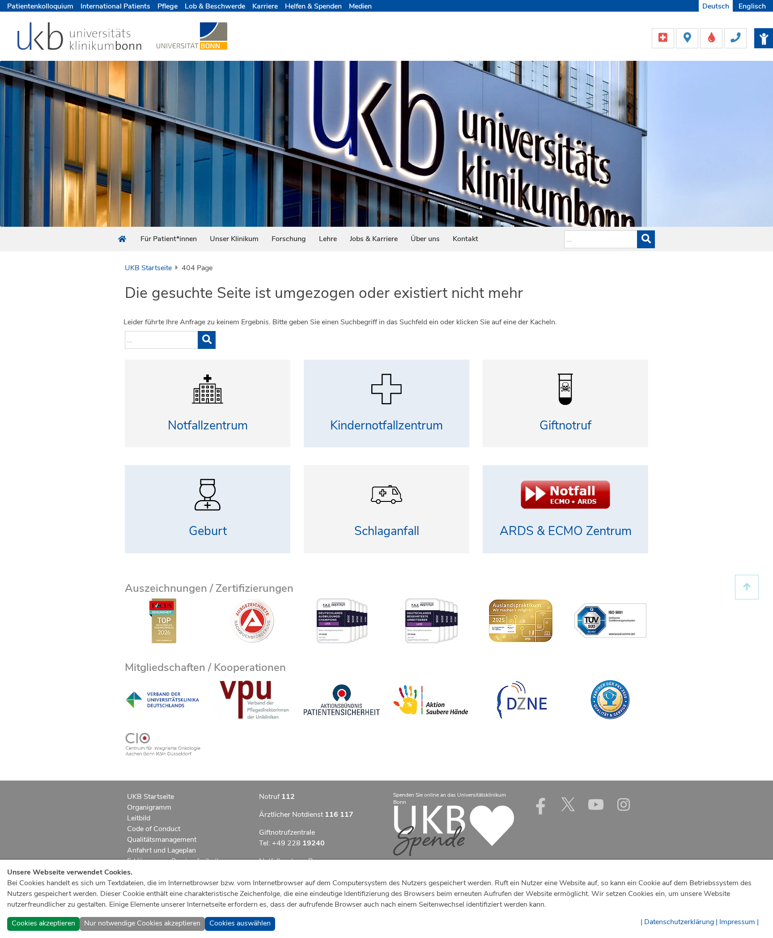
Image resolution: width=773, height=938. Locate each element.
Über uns (425, 239)
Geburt (208, 531)
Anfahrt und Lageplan (161, 850)
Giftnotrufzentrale (287, 832)
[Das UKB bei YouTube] (596, 804)
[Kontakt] (735, 37)
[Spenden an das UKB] (453, 830)
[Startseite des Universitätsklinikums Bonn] (122, 239)
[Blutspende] (712, 37)
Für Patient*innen (168, 239)
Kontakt (465, 239)
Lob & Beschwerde (215, 6)
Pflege (167, 6)
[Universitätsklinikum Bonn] (79, 37)
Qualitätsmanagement (161, 840)
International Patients (115, 6)
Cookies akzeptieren (43, 923)
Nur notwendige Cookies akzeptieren (142, 923)
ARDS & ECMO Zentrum (566, 531)
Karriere (265, 6)
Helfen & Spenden (313, 6)
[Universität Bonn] (192, 36)
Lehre (328, 239)
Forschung (289, 239)
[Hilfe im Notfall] (664, 37)
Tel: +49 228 (292, 843)
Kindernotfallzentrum (386, 425)
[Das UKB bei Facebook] (540, 804)
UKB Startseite (148, 268)
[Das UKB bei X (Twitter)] (568, 804)
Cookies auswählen (240, 923)
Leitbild (138, 818)
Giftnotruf (565, 425)
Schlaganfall (386, 531)
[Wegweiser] (688, 37)
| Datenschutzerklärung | (679, 922)
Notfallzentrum (208, 425)
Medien (360, 6)
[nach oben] (747, 587)
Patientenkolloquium (40, 6)
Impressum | (739, 922)
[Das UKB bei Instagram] (623, 804)
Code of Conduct (153, 829)
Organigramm (149, 807)
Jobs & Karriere (374, 239)
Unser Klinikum (234, 239)
